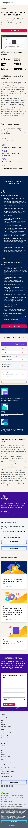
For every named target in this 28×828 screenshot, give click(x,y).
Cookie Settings (5, 773)
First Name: (6, 681)
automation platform (20, 205)
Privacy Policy (4, 764)
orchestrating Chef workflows (10, 234)
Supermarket (4, 752)
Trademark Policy (5, 769)
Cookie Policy (18, 816)
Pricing (3, 720)
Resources (3, 747)
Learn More (8, 586)
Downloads (4, 749)
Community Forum (5, 735)
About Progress (5, 717)
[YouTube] (12, 786)
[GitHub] (2, 786)
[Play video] (14, 42)
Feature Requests (5, 756)
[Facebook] (5, 786)
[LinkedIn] (10, 786)
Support (3, 754)
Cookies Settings (13, 825)
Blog (2, 722)
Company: (5, 694)
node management (22, 221)
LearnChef (3, 743)
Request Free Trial (14, 30)
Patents (3, 766)
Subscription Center (6, 726)
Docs (2, 750)
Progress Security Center (16, 274)
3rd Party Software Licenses (8, 771)
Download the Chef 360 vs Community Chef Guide (12, 414)
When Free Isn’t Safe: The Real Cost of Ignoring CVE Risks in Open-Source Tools (13, 430)
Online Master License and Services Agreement (12, 767)
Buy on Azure (14, 548)
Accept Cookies (14, 821)
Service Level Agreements (17, 290)
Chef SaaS (6, 280)
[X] (7, 786)
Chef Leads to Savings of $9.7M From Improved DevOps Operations (12, 399)
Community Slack (5, 737)
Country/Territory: (8, 698)
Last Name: (6, 685)
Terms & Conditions (6, 762)
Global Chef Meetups (6, 732)
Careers (3, 724)
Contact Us (14, 782)
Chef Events (4, 734)
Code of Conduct (5, 719)
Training (3, 745)
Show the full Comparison (14, 382)
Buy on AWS (14, 542)
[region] (14, 818)
